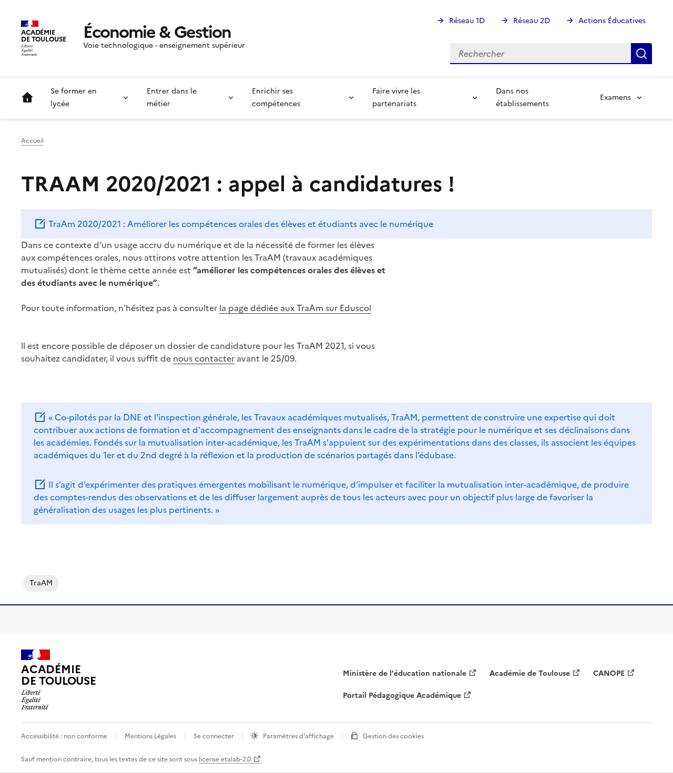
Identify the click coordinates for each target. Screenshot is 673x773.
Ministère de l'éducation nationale (404, 673)
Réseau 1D (467, 20)
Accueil (27, 98)
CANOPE (609, 673)
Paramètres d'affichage (298, 736)
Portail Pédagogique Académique (402, 695)
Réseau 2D (531, 20)
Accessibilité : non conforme (64, 736)
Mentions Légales (150, 736)
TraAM (41, 583)
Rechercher (641, 53)
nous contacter (203, 358)
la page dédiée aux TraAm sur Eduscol (295, 308)
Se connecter (213, 736)
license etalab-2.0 (225, 759)
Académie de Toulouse (530, 673)
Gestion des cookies (393, 736)
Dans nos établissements (522, 97)
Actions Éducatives (612, 20)
